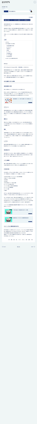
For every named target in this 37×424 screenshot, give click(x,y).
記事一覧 (18, 246)
